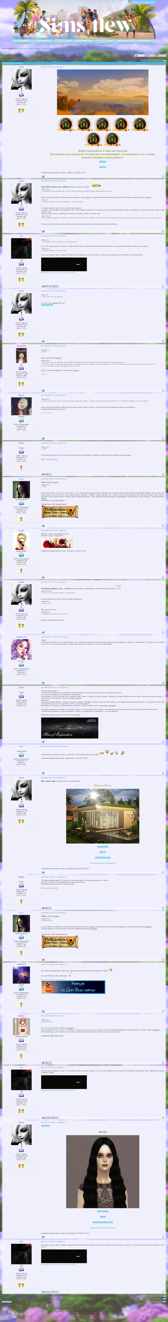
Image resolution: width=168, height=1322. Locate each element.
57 (64, 1015)
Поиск (157, 52)
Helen (17, 58)
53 (65, 777)
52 (67, 746)
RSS (58, 48)
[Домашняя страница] (55, 286)
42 (65, 236)
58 (64, 1067)
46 (65, 443)
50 (67, 637)
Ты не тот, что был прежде (59, 272)
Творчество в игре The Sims (17, 60)
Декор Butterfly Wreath (46, 272)
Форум (4, 60)
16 (26, 55)
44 (65, 345)
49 (65, 582)
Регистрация (50, 48)
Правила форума (146, 52)
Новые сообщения (122, 52)
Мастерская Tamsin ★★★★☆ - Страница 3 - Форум (31, 48)
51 (67, 687)
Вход (55, 48)
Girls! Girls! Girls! (71, 272)
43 (65, 291)
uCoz (87, 1320)
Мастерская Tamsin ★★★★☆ (54, 60)
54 (65, 877)
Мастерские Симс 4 (35, 60)
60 (64, 1241)
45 (65, 395)
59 (64, 1122)
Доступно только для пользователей (102, 863)
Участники (135, 52)
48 (65, 530)
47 (65, 478)
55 (65, 912)
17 (28, 55)
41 (65, 181)
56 (65, 964)
